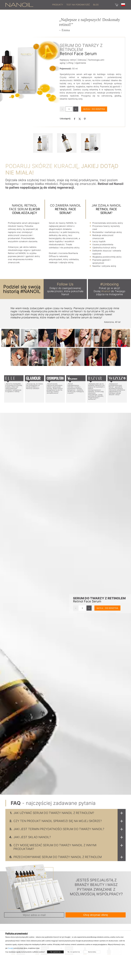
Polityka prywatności (16, 933)
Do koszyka (98, 109)
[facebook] (74, 118)
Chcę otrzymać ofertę (95, 914)
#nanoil (105, 291)
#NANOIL (30, 291)
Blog (96, 4)
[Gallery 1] (67, 143)
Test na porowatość (78, 4)
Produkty (57, 4)
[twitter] (79, 118)
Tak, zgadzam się (55, 952)
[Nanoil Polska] (19, 4)
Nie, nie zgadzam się (74, 952)
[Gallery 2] (90, 143)
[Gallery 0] (43, 143)
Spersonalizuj (92, 952)
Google (10, 948)
